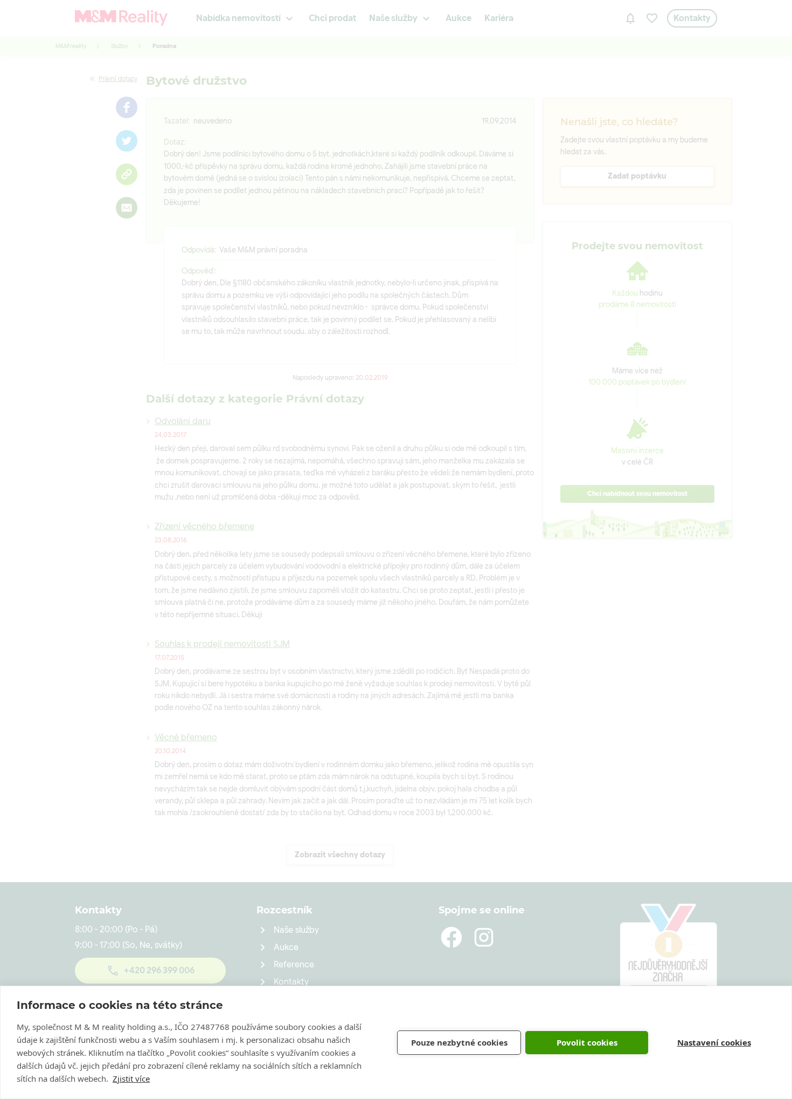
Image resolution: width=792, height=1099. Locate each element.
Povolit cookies (587, 1042)
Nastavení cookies (714, 1042)
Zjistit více (131, 1078)
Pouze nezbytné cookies (459, 1042)
